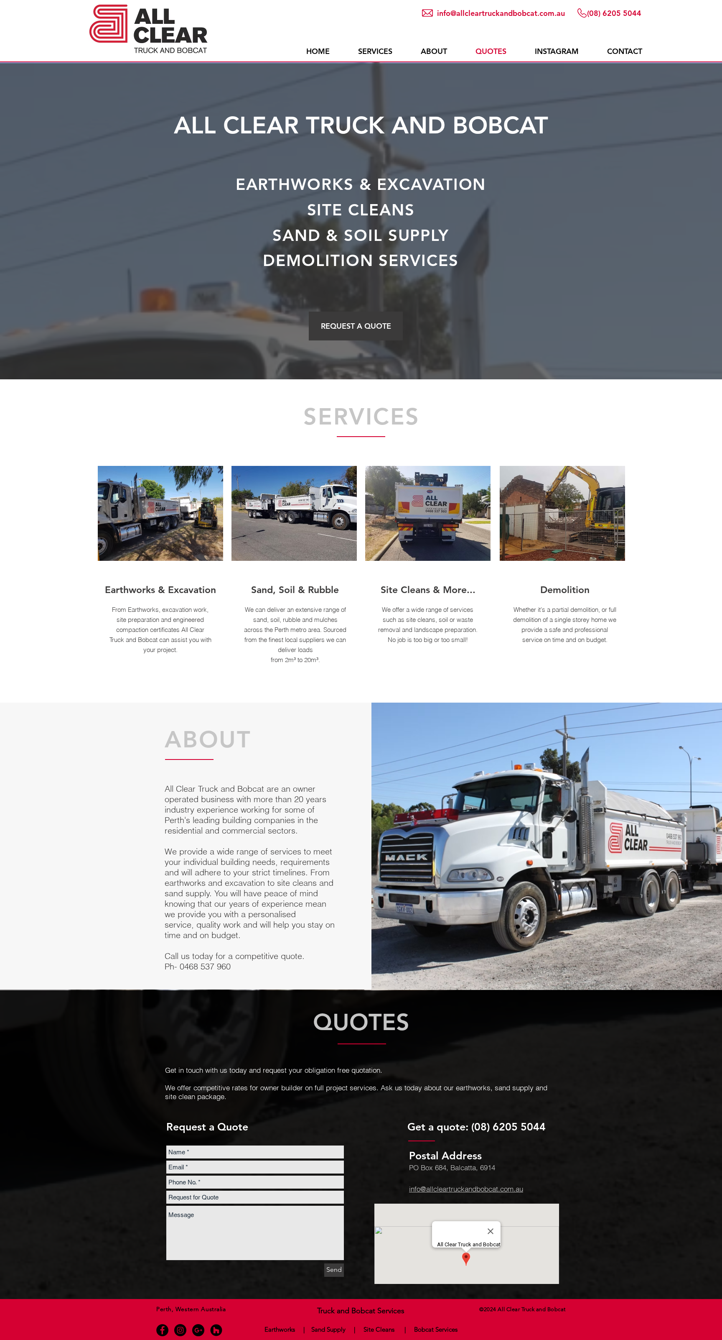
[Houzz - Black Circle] (216, 1330)
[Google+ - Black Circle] (198, 1330)
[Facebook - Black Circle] (162, 1330)
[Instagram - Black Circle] (180, 1330)
